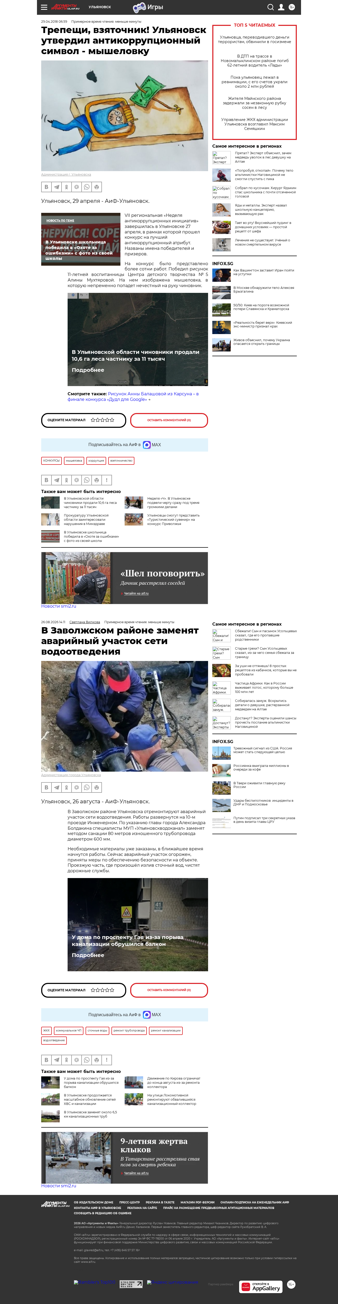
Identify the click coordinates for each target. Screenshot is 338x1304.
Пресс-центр (129, 1202)
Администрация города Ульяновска (71, 775)
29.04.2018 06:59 (54, 22)
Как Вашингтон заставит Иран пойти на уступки (263, 272)
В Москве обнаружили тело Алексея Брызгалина (263, 289)
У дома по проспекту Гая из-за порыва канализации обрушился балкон (128, 940)
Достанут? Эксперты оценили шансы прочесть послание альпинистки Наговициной (265, 722)
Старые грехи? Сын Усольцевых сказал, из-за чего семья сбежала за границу (264, 652)
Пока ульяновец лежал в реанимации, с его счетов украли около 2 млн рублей (255, 82)
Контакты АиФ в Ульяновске (97, 1208)
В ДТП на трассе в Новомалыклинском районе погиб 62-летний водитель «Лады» (255, 61)
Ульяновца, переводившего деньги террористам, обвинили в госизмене (254, 39)
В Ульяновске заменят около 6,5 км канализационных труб (90, 1114)
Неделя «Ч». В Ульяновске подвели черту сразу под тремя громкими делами (173, 502)
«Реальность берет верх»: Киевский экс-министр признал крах (262, 324)
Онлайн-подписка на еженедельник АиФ (254, 1202)
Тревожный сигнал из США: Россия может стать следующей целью (262, 750)
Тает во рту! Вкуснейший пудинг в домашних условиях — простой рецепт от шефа (263, 227)
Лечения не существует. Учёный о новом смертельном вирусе (262, 242)
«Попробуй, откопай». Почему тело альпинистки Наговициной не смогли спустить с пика (264, 174)
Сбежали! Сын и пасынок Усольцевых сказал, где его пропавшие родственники (266, 635)
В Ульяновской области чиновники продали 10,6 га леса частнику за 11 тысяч (135, 355)
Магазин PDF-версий (197, 1202)
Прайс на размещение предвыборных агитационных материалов (218, 1208)
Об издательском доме (93, 1202)
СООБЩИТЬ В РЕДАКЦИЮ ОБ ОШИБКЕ (103, 1213)
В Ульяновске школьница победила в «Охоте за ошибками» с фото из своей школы (91, 536)
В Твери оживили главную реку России (259, 785)
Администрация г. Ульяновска (66, 174)
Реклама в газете (160, 1202)
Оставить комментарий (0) (169, 420)
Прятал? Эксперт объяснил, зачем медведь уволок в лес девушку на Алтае (263, 157)
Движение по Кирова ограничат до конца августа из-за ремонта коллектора (173, 1082)
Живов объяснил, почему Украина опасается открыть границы (261, 342)
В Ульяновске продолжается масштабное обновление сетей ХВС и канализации (90, 1099)
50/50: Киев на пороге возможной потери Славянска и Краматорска (261, 307)
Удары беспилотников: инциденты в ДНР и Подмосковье (263, 802)
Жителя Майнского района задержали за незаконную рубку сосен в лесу (254, 103)
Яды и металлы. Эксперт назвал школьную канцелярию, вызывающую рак (261, 209)
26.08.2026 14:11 (53, 622)
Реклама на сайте (142, 1208)
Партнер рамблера (220, 1284)
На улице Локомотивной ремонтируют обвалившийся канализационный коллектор (171, 1099)
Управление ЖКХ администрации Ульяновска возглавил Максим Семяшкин (254, 124)
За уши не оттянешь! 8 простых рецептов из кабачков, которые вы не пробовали (266, 670)
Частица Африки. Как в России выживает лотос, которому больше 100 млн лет (264, 687)
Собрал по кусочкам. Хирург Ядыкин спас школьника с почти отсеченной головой (265, 192)
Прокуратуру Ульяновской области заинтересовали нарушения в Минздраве (86, 519)
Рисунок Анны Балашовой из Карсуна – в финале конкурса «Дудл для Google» (133, 396)
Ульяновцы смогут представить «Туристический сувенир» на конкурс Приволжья (173, 519)
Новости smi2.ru (58, 606)
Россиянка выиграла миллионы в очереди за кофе (261, 767)
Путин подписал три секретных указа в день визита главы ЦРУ (264, 820)
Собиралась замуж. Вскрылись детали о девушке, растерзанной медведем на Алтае (262, 705)
